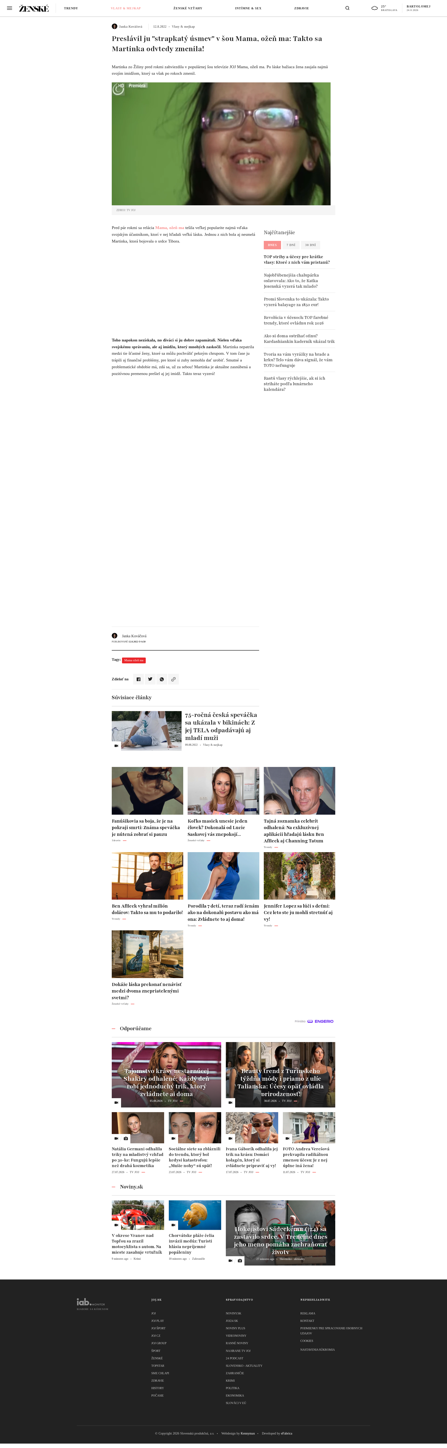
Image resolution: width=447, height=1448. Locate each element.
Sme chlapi (160, 1373)
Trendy (71, 8)
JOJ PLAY (157, 1321)
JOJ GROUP (158, 1343)
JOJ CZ (155, 1335)
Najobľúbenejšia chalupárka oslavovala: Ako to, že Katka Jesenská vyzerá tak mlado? (291, 280)
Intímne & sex (248, 8)
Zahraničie (235, 1373)
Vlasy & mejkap (126, 8)
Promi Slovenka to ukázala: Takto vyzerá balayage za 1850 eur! (296, 301)
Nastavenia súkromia (317, 1349)
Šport (155, 1351)
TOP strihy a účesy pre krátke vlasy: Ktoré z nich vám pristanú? (297, 259)
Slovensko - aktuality (244, 1365)
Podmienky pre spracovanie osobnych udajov (331, 1330)
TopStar (157, 1365)
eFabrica (286, 1433)
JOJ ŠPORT (158, 1328)
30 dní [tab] (310, 245)
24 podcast (234, 1358)
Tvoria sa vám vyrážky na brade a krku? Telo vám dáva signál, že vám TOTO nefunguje (298, 359)
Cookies (306, 1341)
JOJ (153, 1313)
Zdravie (301, 8)
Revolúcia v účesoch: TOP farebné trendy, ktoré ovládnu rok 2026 (296, 320)
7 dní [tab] (291, 245)
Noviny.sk (233, 1313)
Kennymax (248, 1433)
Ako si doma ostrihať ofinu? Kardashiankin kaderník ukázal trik (299, 338)
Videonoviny (236, 1335)
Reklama (307, 1313)
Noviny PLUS (235, 1328)
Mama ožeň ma (133, 660)
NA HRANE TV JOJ (238, 1351)
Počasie (157, 1395)
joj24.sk (232, 1321)
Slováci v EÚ (236, 1403)
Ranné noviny (237, 1343)
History (157, 1388)
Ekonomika (235, 1395)
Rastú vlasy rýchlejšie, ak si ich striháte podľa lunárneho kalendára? (294, 383)
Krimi (230, 1380)
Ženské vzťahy (187, 8)
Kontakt (307, 1321)
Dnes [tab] (272, 245)
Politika (232, 1388)
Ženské (157, 1358)
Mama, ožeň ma (169, 227)
